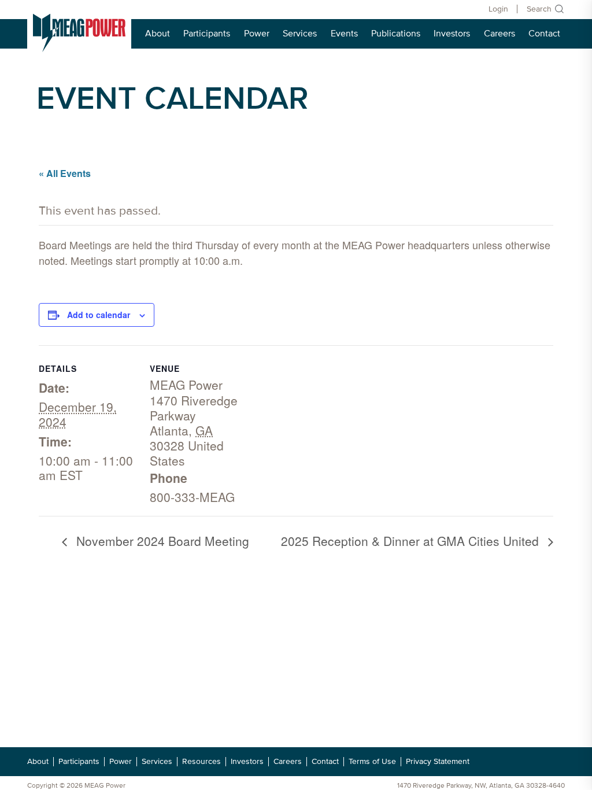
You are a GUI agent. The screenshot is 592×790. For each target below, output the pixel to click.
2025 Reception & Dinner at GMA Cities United (411, 540)
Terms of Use (372, 761)
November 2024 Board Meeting (161, 540)
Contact (544, 33)
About (157, 33)
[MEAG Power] (79, 33)
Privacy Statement (437, 761)
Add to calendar (98, 314)
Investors (452, 33)
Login (498, 9)
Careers (499, 33)
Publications (395, 33)
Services (300, 33)
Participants (206, 33)
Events (344, 33)
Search (539, 9)
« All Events (65, 173)
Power (256, 33)
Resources (201, 761)
